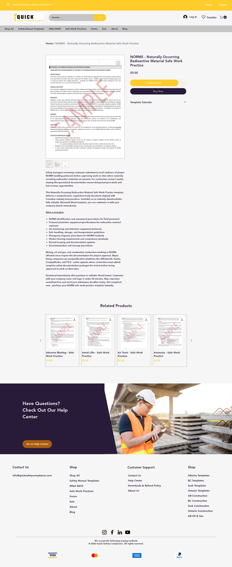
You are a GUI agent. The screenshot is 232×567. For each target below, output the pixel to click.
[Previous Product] (40, 341)
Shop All (75, 475)
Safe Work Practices (81, 491)
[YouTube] (128, 532)
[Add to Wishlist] (183, 83)
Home (49, 43)
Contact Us (134, 475)
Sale (72, 501)
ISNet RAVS (76, 485)
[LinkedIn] (120, 532)
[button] (223, 17)
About (73, 506)
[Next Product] (191, 341)
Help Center (135, 480)
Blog (72, 512)
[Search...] (100, 17)
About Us (133, 490)
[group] (116, 340)
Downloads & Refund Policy (144, 485)
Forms (73, 496)
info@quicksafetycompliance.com (32, 475)
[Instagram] (104, 532)
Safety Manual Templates (84, 480)
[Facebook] (112, 532)
